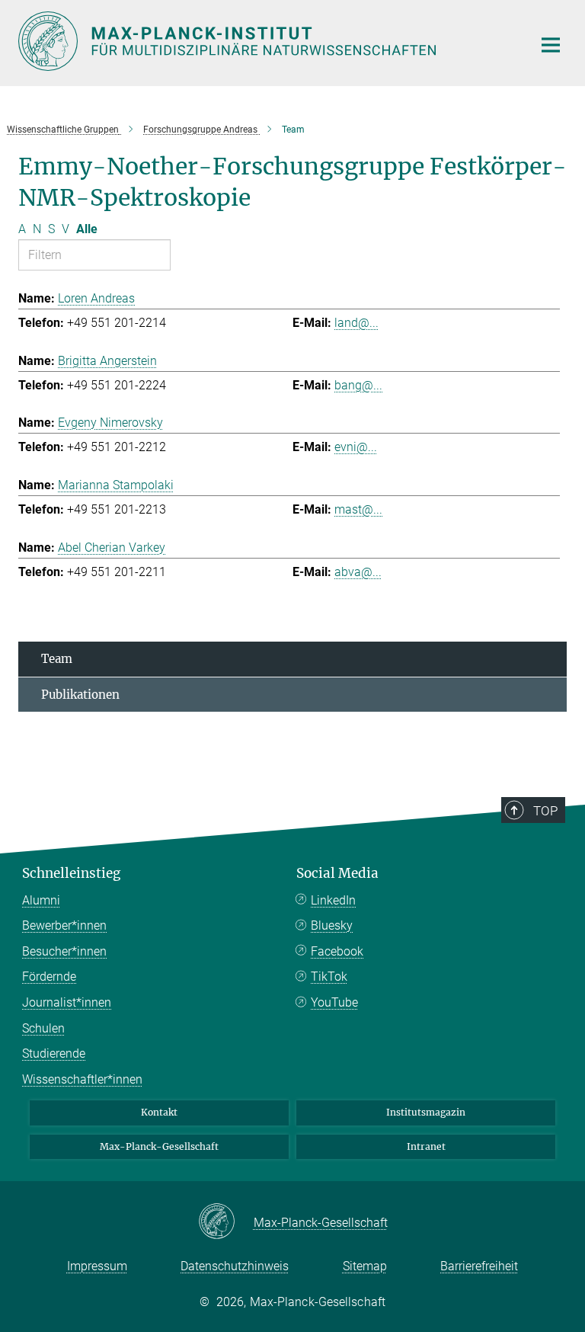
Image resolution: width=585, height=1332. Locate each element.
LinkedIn (333, 900)
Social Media (337, 873)
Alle (87, 229)
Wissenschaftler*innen (82, 1079)
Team (56, 659)
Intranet (426, 1146)
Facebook (337, 951)
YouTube (334, 1002)
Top (545, 810)
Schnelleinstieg (71, 873)
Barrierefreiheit (479, 1266)
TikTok (329, 976)
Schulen (43, 1028)
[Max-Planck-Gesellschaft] (226, 1222)
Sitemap (365, 1266)
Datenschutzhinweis (235, 1266)
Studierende (53, 1053)
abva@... (358, 572)
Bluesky (332, 925)
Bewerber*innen (64, 925)
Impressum (97, 1266)
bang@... (358, 385)
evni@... (355, 447)
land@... (356, 322)
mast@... (358, 509)
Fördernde (49, 976)
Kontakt (159, 1112)
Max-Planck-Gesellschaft (159, 1146)
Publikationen (80, 694)
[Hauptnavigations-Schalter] (550, 45)
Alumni (41, 900)
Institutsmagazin (425, 1112)
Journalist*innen (66, 1002)
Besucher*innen (64, 951)
